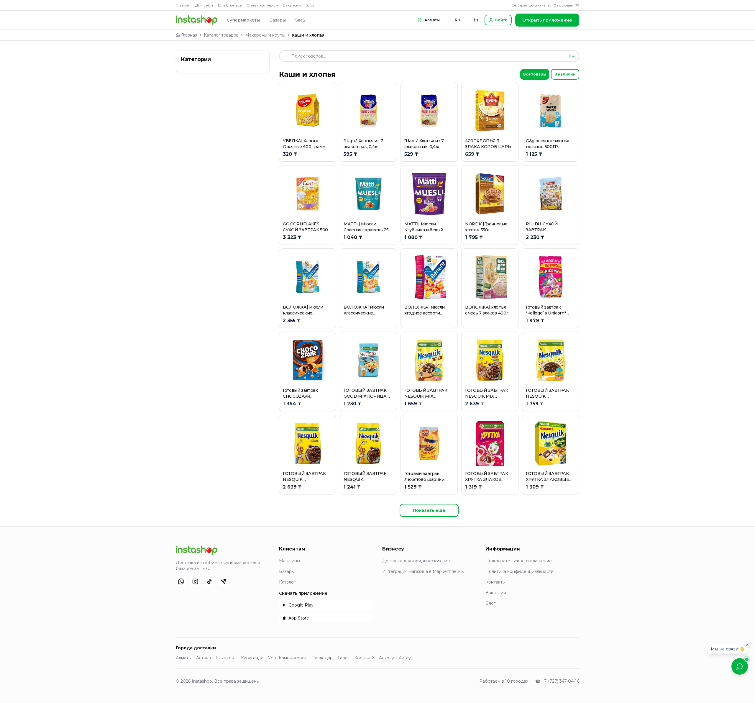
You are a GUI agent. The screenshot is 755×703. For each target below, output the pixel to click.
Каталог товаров (221, 35)
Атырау (386, 658)
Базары (277, 20)
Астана (203, 658)
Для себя (204, 5)
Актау (405, 658)
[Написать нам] (739, 666)
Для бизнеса (230, 5)
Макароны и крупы (265, 35)
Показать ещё (429, 510)
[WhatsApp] (181, 581)
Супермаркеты (243, 20)
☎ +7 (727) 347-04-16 (557, 681)
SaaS (300, 20)
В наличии (565, 74)
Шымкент (226, 658)
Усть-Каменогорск (287, 658)
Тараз (343, 658)
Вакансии (292, 5)
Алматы (183, 658)
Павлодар (322, 658)
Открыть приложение (547, 20)
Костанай (364, 658)
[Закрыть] (747, 645)
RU (457, 20)
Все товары (534, 74)
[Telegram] (223, 581)
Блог (310, 5)
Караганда (252, 658)
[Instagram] (195, 581)
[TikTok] (209, 581)
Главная (183, 5)
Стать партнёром (262, 5)
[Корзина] (475, 20)
